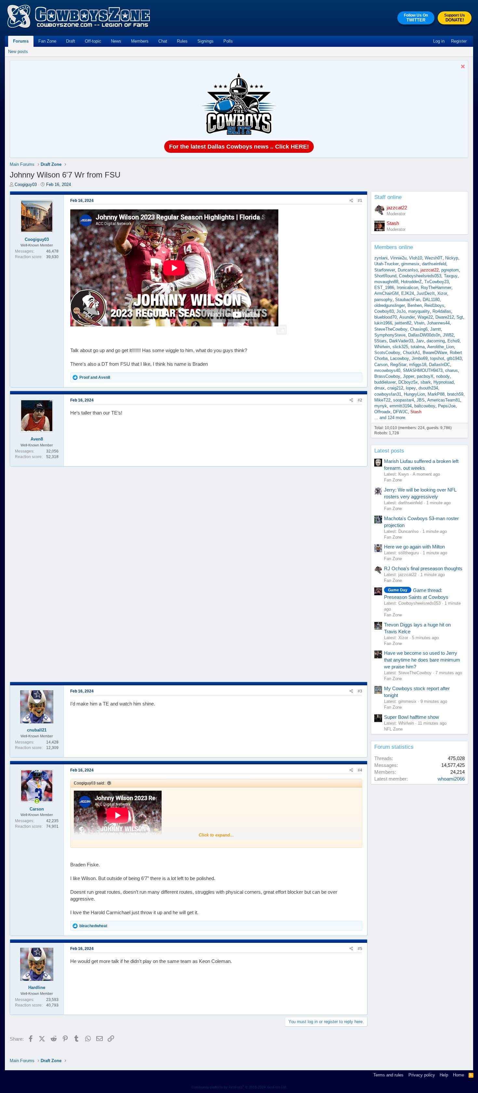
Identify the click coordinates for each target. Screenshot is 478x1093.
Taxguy (451, 275)
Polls (228, 41)
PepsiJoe (447, 405)
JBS (421, 400)
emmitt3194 (401, 405)
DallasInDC (439, 364)
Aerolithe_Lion (440, 346)
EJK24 (407, 293)
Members (140, 41)
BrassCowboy (387, 376)
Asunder (407, 317)
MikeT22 (382, 400)
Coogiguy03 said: (89, 783)
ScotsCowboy (387, 352)
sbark (425, 382)
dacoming (436, 340)
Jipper (408, 376)
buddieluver (385, 382)
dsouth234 (428, 388)
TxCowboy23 (436, 281)
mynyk (380, 405)
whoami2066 (451, 779)
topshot (437, 358)
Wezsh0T (434, 258)
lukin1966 (383, 323)
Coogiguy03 (26, 184)
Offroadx (382, 411)
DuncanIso (408, 270)
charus (451, 370)
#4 (360, 770)
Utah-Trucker (386, 263)
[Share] (351, 200)
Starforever (384, 270)
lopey (411, 388)
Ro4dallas (441, 311)
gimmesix (410, 263)
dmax (379, 388)
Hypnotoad (443, 382)
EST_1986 (384, 287)
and (94, 377)
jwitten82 (403, 323)
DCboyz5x (408, 382)
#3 (360, 691)
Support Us (454, 17)
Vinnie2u (398, 258)
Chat (162, 41)
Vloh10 (415, 258)
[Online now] (37, 801)
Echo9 (453, 340)
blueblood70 (385, 317)
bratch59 (455, 394)
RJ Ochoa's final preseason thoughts (423, 568)
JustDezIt (426, 293)
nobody (443, 376)
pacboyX (425, 376)
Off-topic (93, 41)
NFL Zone (393, 729)
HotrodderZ (411, 281)
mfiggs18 (417, 364)
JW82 (448, 335)
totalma (418, 346)
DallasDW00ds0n (424, 335)
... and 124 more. (390, 417)
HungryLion (414, 394)
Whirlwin (382, 346)
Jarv (420, 340)
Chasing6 (419, 329)
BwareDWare (435, 352)
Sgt (460, 317)
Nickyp (451, 258)
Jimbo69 (420, 358)
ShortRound (385, 275)
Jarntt (435, 329)
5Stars (380, 340)
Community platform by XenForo (239, 1087)
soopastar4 (403, 400)
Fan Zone (47, 41)
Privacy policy (421, 1075)
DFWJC (400, 411)
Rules (182, 41)
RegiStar (398, 364)
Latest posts (389, 451)
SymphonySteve (389, 335)
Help (444, 1075)
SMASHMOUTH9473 (423, 370)
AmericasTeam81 (443, 400)
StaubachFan (407, 299)
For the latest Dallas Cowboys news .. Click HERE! (239, 146)
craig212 (395, 388)
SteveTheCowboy (390, 329)
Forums (21, 41)
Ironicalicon (407, 287)
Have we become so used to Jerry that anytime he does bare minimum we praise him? (422, 659)
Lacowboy (399, 358)
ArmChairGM (386, 293)
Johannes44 (438, 323)
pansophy (383, 299)
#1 (360, 200)
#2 (360, 400)
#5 (360, 948)
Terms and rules (388, 1075)
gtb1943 (454, 358)
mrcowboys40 (387, 370)
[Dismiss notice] (462, 67)
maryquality (419, 311)
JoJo (400, 311)
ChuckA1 (411, 352)
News (116, 41)
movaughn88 (386, 281)
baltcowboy (424, 405)
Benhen (414, 305)
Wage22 (425, 317)
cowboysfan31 (387, 394)
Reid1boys (434, 305)
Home (458, 1075)
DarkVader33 (401, 340)
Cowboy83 (384, 311)
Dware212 (444, 317)
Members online (393, 247)
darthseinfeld (434, 263)
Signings (205, 41)
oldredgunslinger (389, 305)
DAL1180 (431, 299)
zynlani (381, 258)
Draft (70, 41)
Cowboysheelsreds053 (420, 275)
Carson (381, 364)
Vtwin (419, 323)
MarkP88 (436, 394)
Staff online (388, 197)
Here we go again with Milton (414, 546)
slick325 (400, 346)
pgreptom (450, 270)
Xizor (442, 293)
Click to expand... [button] (216, 835)
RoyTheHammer (436, 287)
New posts (18, 51)
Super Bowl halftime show (411, 717)
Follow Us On (416, 17)
